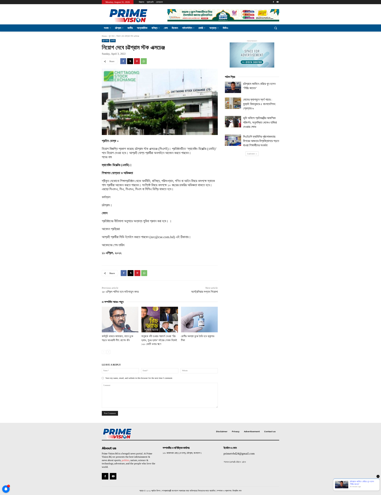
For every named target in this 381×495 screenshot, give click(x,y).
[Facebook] (273, 2)
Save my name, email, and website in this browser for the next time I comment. (139, 378)
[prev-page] (104, 352)
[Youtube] (277, 2)
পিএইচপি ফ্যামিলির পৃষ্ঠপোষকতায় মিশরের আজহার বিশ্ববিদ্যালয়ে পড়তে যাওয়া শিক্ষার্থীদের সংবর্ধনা (261, 141)
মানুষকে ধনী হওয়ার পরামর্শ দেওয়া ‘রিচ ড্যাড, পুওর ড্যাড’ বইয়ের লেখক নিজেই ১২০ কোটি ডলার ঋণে (159, 340)
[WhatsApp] (144, 61)
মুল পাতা (111, 36)
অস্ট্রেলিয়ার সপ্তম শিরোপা (204, 291)
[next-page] (108, 352)
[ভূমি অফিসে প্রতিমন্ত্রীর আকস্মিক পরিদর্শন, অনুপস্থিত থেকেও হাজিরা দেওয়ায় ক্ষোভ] (233, 121)
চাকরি (113, 40)
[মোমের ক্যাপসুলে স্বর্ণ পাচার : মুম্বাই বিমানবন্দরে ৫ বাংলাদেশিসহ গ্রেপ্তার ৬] (233, 103)
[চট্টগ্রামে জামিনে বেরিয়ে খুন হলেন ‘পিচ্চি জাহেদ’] (233, 87)
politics (125, 460)
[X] (130, 61)
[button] (275, 28)
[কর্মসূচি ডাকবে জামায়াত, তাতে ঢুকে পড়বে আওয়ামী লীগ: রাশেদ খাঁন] (120, 319)
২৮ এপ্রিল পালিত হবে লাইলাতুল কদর (120, 291)
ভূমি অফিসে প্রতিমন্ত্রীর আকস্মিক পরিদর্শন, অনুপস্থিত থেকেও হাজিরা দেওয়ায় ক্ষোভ (260, 122)
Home (104, 36)
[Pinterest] (137, 61)
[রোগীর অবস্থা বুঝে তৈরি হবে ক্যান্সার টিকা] (199, 319)
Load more (251, 154)
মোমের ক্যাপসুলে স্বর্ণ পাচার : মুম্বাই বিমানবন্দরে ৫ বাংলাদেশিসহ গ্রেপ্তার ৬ (259, 104)
